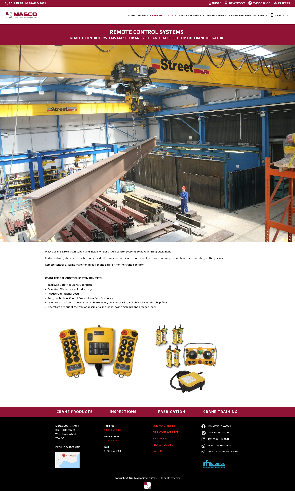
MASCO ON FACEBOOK (219, 425)
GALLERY (258, 15)
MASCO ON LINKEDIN (218, 439)
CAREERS (158, 450)
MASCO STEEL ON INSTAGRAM (223, 451)
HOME (131, 15)
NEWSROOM (160, 438)
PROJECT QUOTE (163, 444)
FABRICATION (215, 15)
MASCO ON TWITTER (219, 432)
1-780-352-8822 (113, 440)
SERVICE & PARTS (190, 15)
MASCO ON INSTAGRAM (219, 445)
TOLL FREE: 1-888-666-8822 (27, 3)
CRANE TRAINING (240, 15)
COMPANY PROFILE (164, 425)
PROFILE (142, 15)
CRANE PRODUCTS (161, 15)
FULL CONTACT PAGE (166, 432)
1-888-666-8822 (113, 430)
